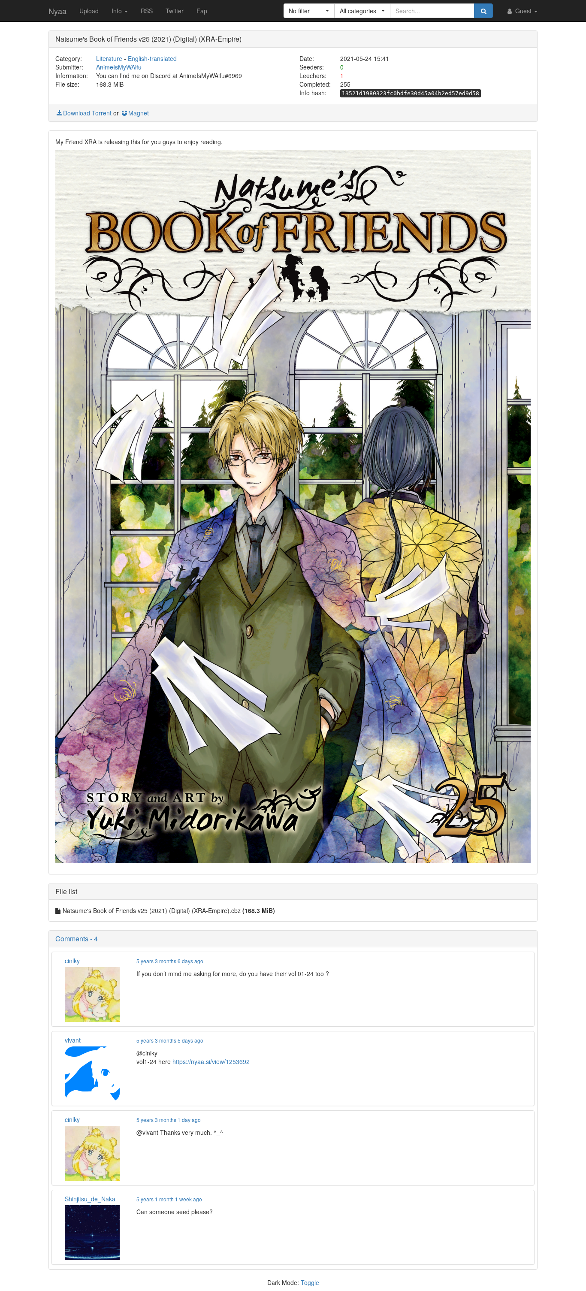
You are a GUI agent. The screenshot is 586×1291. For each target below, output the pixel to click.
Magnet (138, 113)
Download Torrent (87, 113)
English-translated (152, 58)
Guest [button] (523, 10)
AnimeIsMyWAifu (119, 67)
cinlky (72, 960)
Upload (89, 10)
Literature (109, 58)
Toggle (310, 1282)
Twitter (175, 10)
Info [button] (118, 10)
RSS (147, 10)
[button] (309, 10)
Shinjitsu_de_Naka (90, 1198)
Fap (201, 10)
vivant (73, 1040)
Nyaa (57, 10)
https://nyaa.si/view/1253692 (211, 1061)
